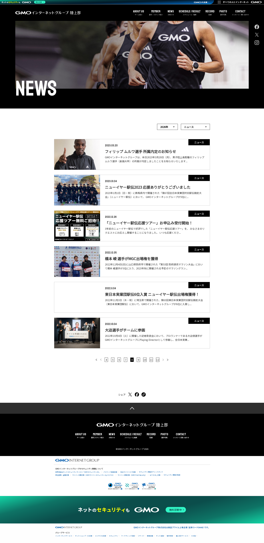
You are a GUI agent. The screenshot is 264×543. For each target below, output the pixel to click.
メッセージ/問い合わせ (181, 436)
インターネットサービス (63, 536)
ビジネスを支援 (100, 536)
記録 (210, 12)
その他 (193, 536)
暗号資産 (170, 536)
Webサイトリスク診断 (128, 472)
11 (151, 360)
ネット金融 (160, 536)
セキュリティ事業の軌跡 (172, 475)
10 (144, 360)
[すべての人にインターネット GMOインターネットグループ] (242, 2)
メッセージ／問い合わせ (240, 12)
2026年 (164, 127)
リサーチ (141, 536)
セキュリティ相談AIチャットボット (151, 472)
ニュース (189, 127)
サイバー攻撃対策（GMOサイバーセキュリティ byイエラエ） (93, 475)
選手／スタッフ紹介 (156, 12)
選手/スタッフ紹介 (97, 436)
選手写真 (223, 12)
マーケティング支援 (128, 536)
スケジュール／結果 (190, 12)
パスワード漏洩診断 (110, 472)
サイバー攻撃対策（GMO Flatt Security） (132, 475)
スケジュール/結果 (131, 436)
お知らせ (171, 12)
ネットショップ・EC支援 (83, 536)
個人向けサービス (182, 536)
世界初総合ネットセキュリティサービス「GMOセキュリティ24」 (77, 472)
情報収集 (150, 536)
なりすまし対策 (155, 475)
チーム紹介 (138, 12)
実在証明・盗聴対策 (62, 475)
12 (157, 360)
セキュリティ (113, 536)
